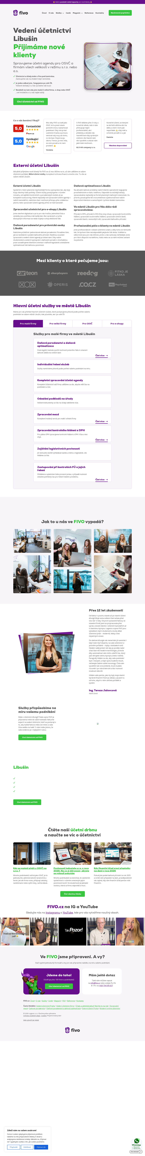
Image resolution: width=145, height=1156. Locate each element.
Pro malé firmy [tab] (28, 323)
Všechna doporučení (118, 146)
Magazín (77, 13)
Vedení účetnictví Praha (45, 1006)
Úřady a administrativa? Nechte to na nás (92, 1006)
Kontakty (100, 13)
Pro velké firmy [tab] (57, 323)
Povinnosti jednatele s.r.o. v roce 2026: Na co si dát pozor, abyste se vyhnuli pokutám (71, 871)
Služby (59, 13)
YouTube (68, 913)
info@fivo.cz (95, 983)
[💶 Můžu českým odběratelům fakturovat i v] (44, 931)
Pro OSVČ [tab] (87, 323)
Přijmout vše (41, 1147)
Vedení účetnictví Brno (65, 1006)
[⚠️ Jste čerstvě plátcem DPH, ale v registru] (72, 931)
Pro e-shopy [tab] (117, 323)
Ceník (68, 13)
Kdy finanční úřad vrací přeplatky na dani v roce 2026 (112, 869)
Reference (89, 13)
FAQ (64, 1001)
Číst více (100, 356)
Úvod (44, 13)
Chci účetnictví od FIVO (30, 101)
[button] (142, 931)
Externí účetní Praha (90, 1008)
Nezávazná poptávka (120, 13)
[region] (27, 1139)
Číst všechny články (72, 894)
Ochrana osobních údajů (31, 1016)
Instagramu (53, 913)
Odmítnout (27, 1147)
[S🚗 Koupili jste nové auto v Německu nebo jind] (130, 931)
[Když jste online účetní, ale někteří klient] (15, 931)
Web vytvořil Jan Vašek (31, 1020)
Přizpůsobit (14, 1147)
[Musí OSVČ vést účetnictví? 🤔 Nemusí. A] (101, 931)
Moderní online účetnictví (110, 1008)
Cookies (44, 1016)
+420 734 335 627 (106, 985)
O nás (51, 13)
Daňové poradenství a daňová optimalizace (63, 1008)
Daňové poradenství (37, 1008)
